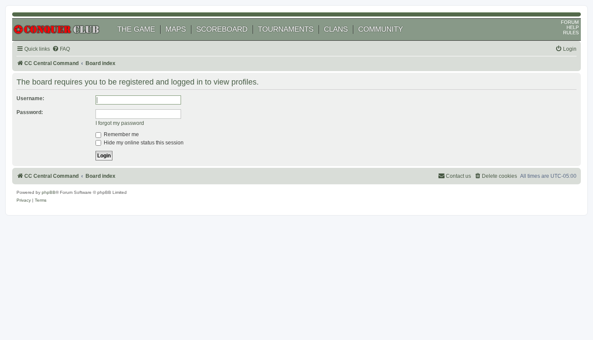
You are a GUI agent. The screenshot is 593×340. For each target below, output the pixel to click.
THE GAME (136, 29)
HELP (573, 27)
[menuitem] (61, 49)
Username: (30, 98)
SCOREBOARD (221, 29)
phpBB (49, 192)
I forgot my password (120, 123)
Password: (29, 112)
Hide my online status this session (143, 143)
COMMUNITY (380, 29)
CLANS (336, 29)
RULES (571, 32)
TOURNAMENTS (285, 29)
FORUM (570, 22)
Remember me (120, 134)
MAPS (175, 29)
